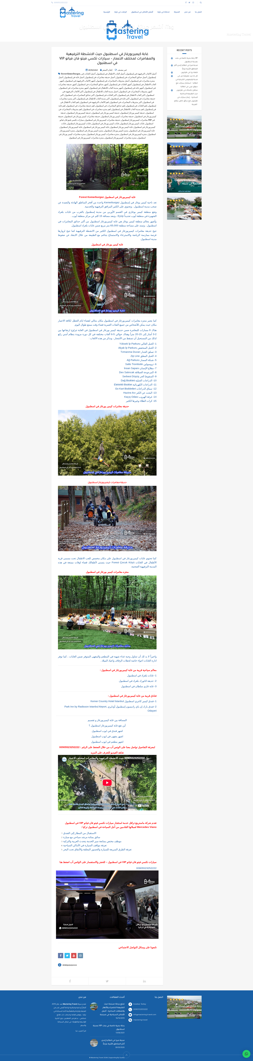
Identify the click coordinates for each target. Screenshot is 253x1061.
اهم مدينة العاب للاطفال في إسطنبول (128, 109)
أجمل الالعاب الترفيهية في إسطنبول (141, 73)
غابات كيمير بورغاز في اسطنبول (105, 123)
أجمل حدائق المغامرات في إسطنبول (131, 77)
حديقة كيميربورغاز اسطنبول (79, 112)
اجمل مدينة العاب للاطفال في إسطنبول (101, 91)
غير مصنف (122, 70)
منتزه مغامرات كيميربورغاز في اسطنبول (86, 137)
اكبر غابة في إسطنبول (120, 98)
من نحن (187, 12)
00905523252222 (69, 747)
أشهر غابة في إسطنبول (134, 88)
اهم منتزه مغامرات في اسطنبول (97, 109)
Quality (122, 1058)
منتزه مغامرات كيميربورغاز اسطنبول (121, 137)
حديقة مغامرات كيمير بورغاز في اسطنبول (82, 116)
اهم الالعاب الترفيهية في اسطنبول (94, 102)
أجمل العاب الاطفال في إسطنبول (110, 73)
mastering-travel (140, 1020)
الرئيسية (107, 12)
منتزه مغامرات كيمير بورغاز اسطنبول (103, 134)
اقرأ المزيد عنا (81, 1031)
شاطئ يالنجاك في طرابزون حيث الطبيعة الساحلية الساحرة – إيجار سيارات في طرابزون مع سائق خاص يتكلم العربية (186, 97)
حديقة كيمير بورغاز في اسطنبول (105, 112)
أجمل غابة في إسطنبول (74, 77)
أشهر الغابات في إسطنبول (120, 84)
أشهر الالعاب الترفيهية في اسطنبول (80, 80)
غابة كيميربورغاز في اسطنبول (142, 130)
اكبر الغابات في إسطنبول (106, 95)
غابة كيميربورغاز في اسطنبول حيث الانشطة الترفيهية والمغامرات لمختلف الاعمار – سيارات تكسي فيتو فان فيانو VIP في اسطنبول (107, 59)
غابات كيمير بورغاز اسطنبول (132, 123)
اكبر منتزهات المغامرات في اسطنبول (126, 102)
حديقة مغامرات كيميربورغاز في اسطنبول (102, 120)
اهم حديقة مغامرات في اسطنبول (80, 105)
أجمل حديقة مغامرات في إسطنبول (100, 77)
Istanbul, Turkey (139, 1004)
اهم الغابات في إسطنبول (136, 105)
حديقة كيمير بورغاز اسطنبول (132, 112)
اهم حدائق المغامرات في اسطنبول (110, 105)
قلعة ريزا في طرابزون (189, 73)
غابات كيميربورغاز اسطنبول (79, 123)
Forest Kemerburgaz (70, 73)
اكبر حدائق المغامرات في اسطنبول (79, 95)
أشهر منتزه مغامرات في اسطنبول (73, 88)
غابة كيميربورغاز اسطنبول (71, 127)
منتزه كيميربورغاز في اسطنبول (133, 134)
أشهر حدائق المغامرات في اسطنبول (92, 84)
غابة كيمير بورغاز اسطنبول (121, 127)
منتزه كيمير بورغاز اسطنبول (116, 130)
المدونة (177, 12)
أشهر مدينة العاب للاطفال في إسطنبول (106, 88)
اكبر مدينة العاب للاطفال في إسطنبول (93, 98)
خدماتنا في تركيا (163, 12)
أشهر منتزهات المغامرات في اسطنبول (135, 91)
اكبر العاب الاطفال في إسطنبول (131, 95)
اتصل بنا (198, 12)
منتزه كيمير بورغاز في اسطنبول (89, 130)
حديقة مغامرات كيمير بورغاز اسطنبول (117, 116)
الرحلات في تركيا (120, 12)
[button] (246, 1054)
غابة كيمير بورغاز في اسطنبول (96, 127)
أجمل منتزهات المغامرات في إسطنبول (112, 80)
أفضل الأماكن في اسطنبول (142, 12)
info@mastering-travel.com (144, 1015)
